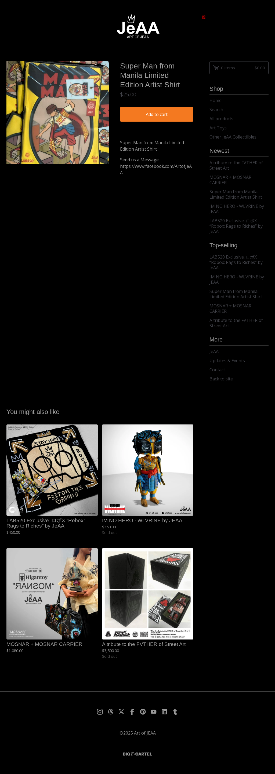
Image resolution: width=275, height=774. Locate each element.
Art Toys (218, 128)
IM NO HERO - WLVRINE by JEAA (236, 209)
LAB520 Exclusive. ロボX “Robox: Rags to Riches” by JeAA (236, 226)
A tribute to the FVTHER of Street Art (236, 165)
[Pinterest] (143, 712)
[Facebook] (132, 712)
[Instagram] (100, 712)
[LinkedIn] (164, 712)
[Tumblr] (175, 712)
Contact (217, 370)
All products (221, 119)
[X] (121, 712)
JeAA (214, 351)
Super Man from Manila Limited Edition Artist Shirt (235, 194)
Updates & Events (227, 361)
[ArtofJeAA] (137, 26)
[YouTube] (154, 712)
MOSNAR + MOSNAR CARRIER (230, 180)
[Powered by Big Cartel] (137, 754)
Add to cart (157, 114)
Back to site (221, 379)
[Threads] (111, 712)
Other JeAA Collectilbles (232, 137)
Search (216, 109)
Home (215, 100)
